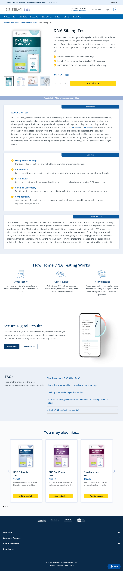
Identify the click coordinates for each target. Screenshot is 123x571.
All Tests (7, 17)
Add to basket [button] (25, 496)
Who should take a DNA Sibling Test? (63, 378)
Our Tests (7, 532)
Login (107, 9)
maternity (87, 127)
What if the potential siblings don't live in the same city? (72, 385)
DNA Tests (14, 22)
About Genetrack (11, 543)
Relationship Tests (20, 17)
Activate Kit (96, 9)
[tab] (82, 378)
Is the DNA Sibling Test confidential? (63, 410)
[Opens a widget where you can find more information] (114, 567)
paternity (75, 127)
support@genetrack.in (78, 11)
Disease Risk (34, 17)
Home (6, 22)
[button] (9, 471)
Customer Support (12, 538)
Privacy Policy (69, 565)
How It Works (78, 17)
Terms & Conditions (56, 565)
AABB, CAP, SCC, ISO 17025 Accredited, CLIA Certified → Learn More (31, 2)
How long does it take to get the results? (65, 392)
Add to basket (93, 83)
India (115, 2)
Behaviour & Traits (62, 17)
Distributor (8, 549)
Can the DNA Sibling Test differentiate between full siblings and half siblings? (77, 401)
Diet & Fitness (47, 17)
